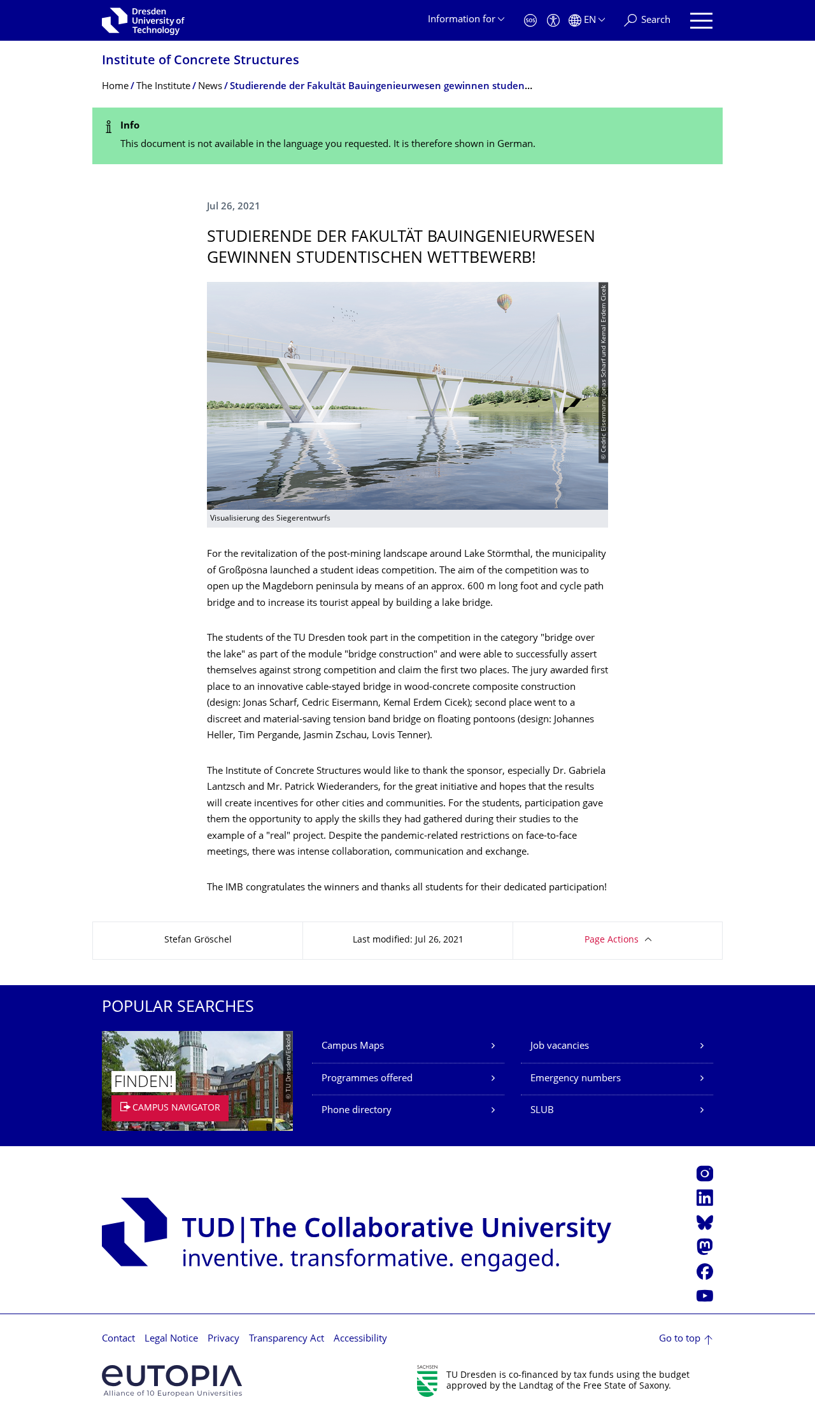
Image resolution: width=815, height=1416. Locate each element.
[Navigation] (701, 21)
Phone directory (357, 1111)
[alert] (407, 136)
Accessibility (360, 1339)
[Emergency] (530, 21)
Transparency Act (286, 1339)
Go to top (679, 1339)
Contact (118, 1339)
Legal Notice (171, 1339)
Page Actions (612, 940)
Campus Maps (353, 1046)
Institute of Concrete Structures (200, 61)
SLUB (542, 1111)
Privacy (223, 1339)
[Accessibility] (553, 21)
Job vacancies (559, 1046)
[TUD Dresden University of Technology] (143, 20)
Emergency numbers (575, 1079)
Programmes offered (367, 1079)
